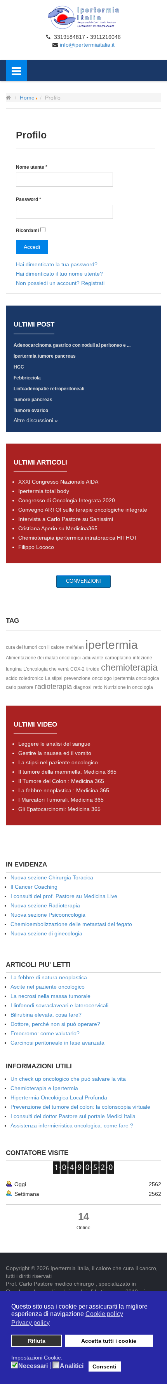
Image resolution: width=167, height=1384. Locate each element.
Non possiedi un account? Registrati (60, 283)
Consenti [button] (104, 1366)
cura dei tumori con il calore (35, 647)
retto (98, 687)
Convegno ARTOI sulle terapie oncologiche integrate (82, 510)
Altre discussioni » (36, 420)
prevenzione (77, 678)
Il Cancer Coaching (33, 887)
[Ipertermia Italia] (83, 17)
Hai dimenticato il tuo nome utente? (59, 274)
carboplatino (118, 658)
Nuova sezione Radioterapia (45, 905)
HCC (19, 367)
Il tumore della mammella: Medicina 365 (67, 772)
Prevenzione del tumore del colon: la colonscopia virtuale (80, 1107)
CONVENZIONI (83, 581)
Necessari (33, 1366)
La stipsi (54, 678)
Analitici (72, 1366)
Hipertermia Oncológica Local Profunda (58, 1097)
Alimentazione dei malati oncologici (43, 658)
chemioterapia (129, 667)
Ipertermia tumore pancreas (45, 356)
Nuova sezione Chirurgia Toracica (51, 877)
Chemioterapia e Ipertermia (44, 1088)
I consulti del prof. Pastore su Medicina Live (63, 896)
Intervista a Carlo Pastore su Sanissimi (65, 519)
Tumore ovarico (31, 410)
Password (28, 199)
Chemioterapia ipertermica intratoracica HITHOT (77, 538)
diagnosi (82, 687)
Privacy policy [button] (30, 1322)
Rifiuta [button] (36, 1341)
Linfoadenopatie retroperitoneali (49, 388)
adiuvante (92, 658)
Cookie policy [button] (104, 1314)
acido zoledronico (24, 678)
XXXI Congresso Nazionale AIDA (58, 482)
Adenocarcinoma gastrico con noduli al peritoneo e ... (72, 345)
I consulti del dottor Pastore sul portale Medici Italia (73, 1116)
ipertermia (111, 644)
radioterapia (53, 686)
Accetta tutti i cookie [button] (108, 1341)
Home (27, 97)
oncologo (102, 678)
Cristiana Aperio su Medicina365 (57, 528)
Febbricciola (27, 378)
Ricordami (27, 230)
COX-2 (77, 669)
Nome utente (31, 167)
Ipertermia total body (43, 491)
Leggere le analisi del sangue (54, 744)
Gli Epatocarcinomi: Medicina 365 (59, 809)
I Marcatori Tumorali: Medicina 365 (61, 800)
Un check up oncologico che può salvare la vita (68, 1079)
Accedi (32, 247)
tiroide (92, 669)
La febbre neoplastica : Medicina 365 (63, 790)
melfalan (75, 647)
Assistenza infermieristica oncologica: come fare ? (71, 1125)
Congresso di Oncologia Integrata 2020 (66, 500)
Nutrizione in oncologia (128, 687)
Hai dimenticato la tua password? (56, 264)
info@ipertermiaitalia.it (87, 45)
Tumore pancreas (33, 399)
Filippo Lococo (36, 547)
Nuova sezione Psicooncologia (47, 915)
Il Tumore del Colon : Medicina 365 (61, 781)
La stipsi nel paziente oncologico (58, 762)
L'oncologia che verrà (46, 669)
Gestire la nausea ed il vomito (54, 753)
